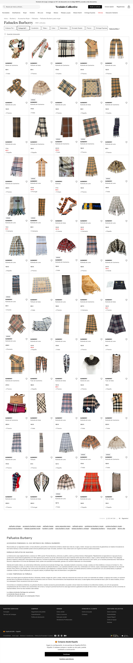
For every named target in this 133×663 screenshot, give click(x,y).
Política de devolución (37, 617)
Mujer (25, 13)
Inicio (6, 18)
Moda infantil (77, 13)
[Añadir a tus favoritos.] (26, 63)
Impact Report (111, 617)
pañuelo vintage (15, 526)
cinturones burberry (15, 528)
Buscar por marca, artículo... (14, 7)
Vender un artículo (95, 7)
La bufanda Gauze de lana (16, 594)
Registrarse (120, 7)
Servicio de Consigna (9, 614)
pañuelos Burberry (28, 578)
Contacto (84, 614)
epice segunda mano (62, 526)
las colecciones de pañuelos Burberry (47, 567)
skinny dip (121, 528)
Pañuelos (35, 18)
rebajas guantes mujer (32, 528)
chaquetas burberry (98, 528)
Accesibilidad (7, 636)
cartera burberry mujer (114, 526)
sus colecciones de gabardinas (99, 547)
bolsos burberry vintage (80, 528)
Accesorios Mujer (24, 18)
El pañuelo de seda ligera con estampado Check (23, 596)
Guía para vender (62, 617)
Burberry (13, 18)
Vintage (48, 13)
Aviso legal (15, 636)
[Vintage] (52, 13)
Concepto (6, 612)
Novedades (5, 13)
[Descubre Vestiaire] (119, 13)
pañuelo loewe (48, 526)
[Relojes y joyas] (72, 13)
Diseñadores (16, 13)
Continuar (66, 654)
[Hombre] (36, 13)
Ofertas (100, 13)
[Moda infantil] (83, 13)
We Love (40, 13)
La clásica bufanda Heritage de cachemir (21, 592)
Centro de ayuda (87, 612)
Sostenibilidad (111, 614)
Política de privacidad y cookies (44, 636)
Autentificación (35, 614)
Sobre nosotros (111, 612)
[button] (129, 7)
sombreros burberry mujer (94, 526)
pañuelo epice (77, 526)
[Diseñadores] (21, 13)
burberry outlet (47, 528)
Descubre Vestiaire (112, 13)
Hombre (32, 13)
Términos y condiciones (26, 636)
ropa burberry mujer (62, 528)
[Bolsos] (59, 13)
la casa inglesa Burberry (22, 556)
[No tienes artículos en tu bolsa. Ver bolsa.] (129, 7)
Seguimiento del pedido (38, 612)
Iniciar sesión (109, 7)
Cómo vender (61, 612)
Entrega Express (90, 13)
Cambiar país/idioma (66, 659)
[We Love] (44, 13)
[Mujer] (28, 13)
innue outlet (111, 528)
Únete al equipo (112, 620)
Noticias (109, 622)
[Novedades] (11, 13)
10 (119, 518)
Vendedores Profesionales (64, 620)
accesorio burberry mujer (32, 526)
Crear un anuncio (62, 614)
